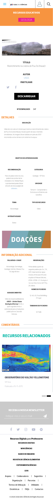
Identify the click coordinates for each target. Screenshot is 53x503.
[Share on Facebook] (16, 87)
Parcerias (33, 481)
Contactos (39, 489)
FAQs (28, 489)
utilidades (14, 188)
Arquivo (9, 476)
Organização (18, 481)
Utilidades (36, 485)
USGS (26, 77)
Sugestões (40, 476)
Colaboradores (24, 476)
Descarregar (26, 96)
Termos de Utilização (19, 485)
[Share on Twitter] (8, 87)
